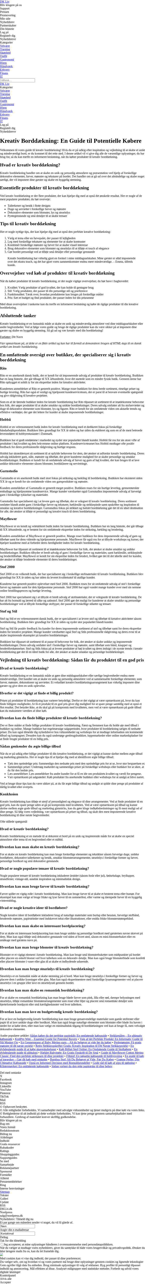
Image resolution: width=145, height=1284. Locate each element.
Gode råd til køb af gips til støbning (114, 1062)
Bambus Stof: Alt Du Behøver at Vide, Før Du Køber (82, 1059)
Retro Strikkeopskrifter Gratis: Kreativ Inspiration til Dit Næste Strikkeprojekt (81, 1045)
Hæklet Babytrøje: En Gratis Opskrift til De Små (69, 1052)
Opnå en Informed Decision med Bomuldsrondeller (59, 1062)
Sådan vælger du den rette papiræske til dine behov (82, 1066)
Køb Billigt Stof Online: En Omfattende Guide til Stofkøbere (95, 1049)
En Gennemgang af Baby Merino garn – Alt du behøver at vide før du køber (66, 1042)
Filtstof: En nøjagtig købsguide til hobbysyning (94, 1056)
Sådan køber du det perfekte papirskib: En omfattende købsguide (68, 1035)
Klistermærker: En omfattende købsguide (24, 1066)
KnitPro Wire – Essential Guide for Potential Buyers (46, 1039)
